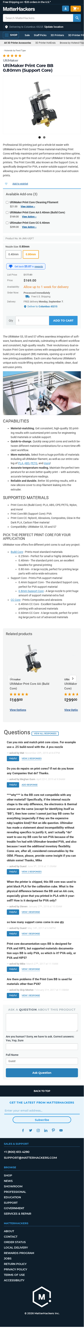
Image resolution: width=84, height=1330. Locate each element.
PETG (34, 463)
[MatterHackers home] (19, 9)
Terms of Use (14, 1275)
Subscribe (42, 1120)
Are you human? (40, 1038)
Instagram (38, 1130)
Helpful (13, 758)
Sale (27, 35)
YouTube (60, 1130)
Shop (8, 1175)
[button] (42, 27)
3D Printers (57, 35)
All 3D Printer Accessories (17, 43)
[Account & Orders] (65, 8)
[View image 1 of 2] (39, 137)
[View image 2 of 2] (44, 137)
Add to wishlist (20, 183)
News (8, 1181)
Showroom (13, 1186)
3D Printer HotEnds (45, 43)
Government (14, 1208)
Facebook (22, 1130)
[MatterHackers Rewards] (11, 266)
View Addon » (28, 206)
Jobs (7, 1258)
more (47, 463)
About (9, 1231)
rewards (38, 266)
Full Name (12, 1054)
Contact (10, 1236)
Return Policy (15, 1264)
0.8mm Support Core (31, 591)
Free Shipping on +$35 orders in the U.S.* (27, 2)
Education (12, 1197)
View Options (18, 709)
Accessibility (14, 1280)
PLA (20, 463)
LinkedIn (45, 1130)
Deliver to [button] (42, 306)
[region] (42, 105)
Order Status (15, 1242)
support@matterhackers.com (30, 1157)
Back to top (42, 1091)
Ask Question (41, 1073)
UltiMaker (10, 60)
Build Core (17, 551)
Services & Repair (17, 1213)
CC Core (15, 599)
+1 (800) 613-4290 (16, 1152)
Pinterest (53, 1130)
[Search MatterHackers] (77, 18)
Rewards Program (19, 1253)
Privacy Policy (15, 1269)
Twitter (30, 1130)
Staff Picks (40, 35)
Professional (15, 1192)
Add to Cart (63, 320)
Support (11, 1203)
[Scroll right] (72, 678)
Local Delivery (16, 1247)
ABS (26, 463)
